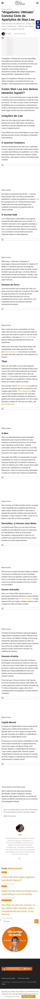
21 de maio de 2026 (7, 918)
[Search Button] (37, 3)
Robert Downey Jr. (11, 352)
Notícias (8, 9)
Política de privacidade (8, 978)
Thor (8, 376)
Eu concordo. (28, 996)
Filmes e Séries (7, 900)
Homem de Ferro (27, 337)
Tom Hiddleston (7, 404)
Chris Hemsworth (22, 386)
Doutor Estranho (26, 599)
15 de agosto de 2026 (8, 884)
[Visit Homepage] (20, 3)
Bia (10, 33)
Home (3, 9)
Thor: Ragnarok (24, 391)
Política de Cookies (23, 978)
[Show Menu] (2, 3)
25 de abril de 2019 (19, 33)
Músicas (4, 872)
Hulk (34, 221)
